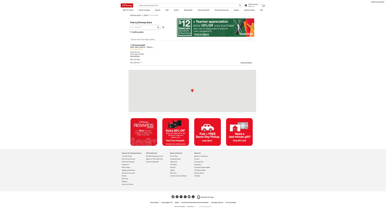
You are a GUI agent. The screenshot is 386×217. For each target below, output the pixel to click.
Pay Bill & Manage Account (154, 156)
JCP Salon (173, 164)
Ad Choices (190, 206)
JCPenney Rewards (128, 162)
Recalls (124, 176)
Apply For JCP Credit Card (154, 159)
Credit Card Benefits (152, 162)
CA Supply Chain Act (217, 202)
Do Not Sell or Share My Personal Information (195, 202)
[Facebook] (181, 197)
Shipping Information (128, 170)
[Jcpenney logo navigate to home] (127, 5)
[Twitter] (173, 197)
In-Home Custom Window (178, 176)
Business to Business (201, 156)
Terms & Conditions (180, 206)
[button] (192, 90)
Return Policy (126, 167)
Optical (172, 170)
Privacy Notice (154, 202)
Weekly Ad (173, 162)
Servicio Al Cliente (127, 184)
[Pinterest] (185, 197)
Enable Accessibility (377, 2)
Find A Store (174, 156)
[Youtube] (189, 197)
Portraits (173, 167)
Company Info (198, 162)
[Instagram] (177, 197)
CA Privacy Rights (231, 202)
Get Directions (135, 56)
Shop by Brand (199, 173)
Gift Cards (125, 178)
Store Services (135, 62)
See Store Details (246, 62)
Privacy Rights (165, 202)
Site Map (197, 176)
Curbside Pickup (175, 159)
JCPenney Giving (199, 170)
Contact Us (125, 164)
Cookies (177, 202)
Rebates (124, 181)
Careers (196, 159)
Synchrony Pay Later (128, 173)
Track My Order (127, 156)
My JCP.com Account (128, 159)
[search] (241, 5)
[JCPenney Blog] (193, 197)
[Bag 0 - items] (263, 5)
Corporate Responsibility (202, 167)
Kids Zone (173, 173)
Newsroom (197, 164)
